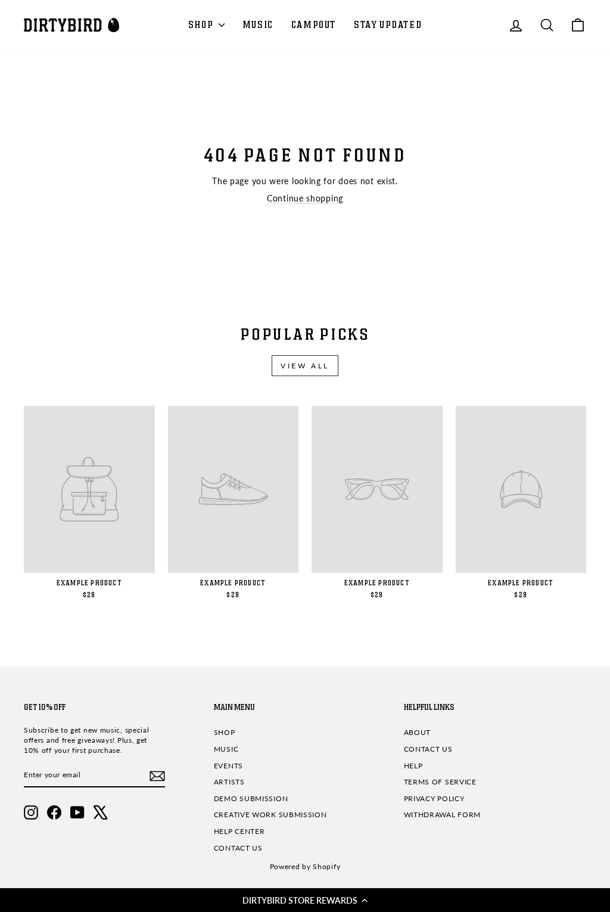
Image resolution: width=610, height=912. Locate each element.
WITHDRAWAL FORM (442, 814)
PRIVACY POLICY (434, 798)
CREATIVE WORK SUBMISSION (270, 814)
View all (305, 365)
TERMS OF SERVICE (440, 781)
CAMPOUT (313, 25)
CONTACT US (238, 847)
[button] (305, 900)
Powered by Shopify (305, 866)
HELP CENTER (239, 831)
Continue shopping (305, 198)
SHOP (202, 25)
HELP (413, 765)
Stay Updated (388, 25)
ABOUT (417, 732)
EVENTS (228, 765)
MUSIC (257, 25)
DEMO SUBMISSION (251, 798)
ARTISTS (229, 781)
